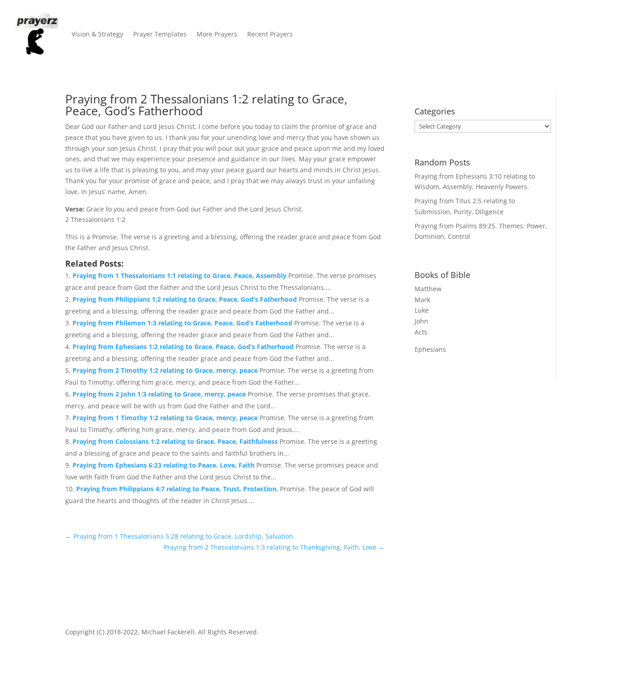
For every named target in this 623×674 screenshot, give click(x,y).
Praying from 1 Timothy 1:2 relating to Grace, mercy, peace (166, 417)
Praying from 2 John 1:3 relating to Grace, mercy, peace (160, 394)
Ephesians (430, 349)
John (421, 321)
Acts (421, 332)
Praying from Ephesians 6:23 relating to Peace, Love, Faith (164, 465)
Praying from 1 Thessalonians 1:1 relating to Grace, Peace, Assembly (180, 275)
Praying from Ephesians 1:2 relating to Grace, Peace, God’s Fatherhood (184, 346)
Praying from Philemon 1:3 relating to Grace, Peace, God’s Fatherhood (183, 323)
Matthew (428, 288)
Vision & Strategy (97, 34)
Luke (422, 310)
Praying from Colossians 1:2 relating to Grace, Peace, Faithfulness (176, 441)
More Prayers (217, 34)
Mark (422, 299)
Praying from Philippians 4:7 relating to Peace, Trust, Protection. (178, 488)
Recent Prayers (270, 34)
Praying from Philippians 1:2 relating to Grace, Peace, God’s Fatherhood (186, 299)
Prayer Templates (160, 34)
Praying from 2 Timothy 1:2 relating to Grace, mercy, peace (166, 370)
